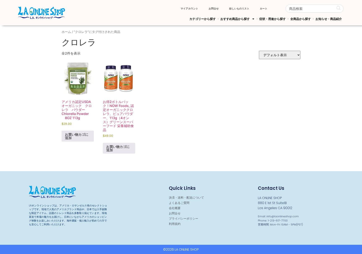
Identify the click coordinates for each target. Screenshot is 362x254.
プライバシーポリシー (183, 218)
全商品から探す (300, 19)
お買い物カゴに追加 (76, 136)
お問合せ (214, 8)
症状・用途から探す (272, 19)
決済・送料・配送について (186, 197)
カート (263, 8)
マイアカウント (189, 8)
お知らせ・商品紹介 (328, 19)
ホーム (66, 32)
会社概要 (175, 208)
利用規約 (175, 224)
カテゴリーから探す (202, 19)
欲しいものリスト (239, 8)
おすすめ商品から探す (235, 19)
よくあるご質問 (179, 203)
